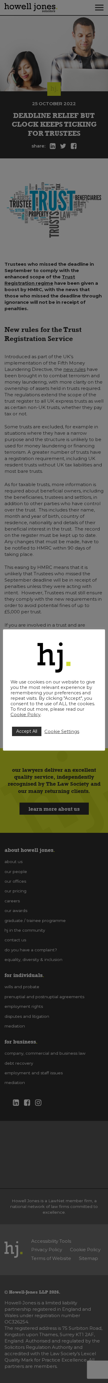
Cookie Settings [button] (61, 731)
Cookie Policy (25, 714)
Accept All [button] (26, 731)
